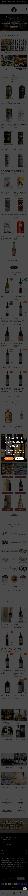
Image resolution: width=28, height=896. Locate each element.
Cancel (19, 458)
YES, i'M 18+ (9, 458)
